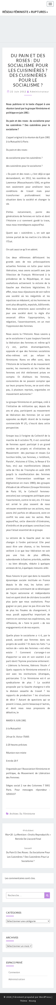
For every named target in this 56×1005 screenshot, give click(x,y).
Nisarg (32, 1000)
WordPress (45, 997)
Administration (17, 979)
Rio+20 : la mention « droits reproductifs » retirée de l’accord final (28, 834)
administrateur (39, 91)
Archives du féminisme (22, 813)
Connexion (14, 972)
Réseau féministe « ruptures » (25, 12)
